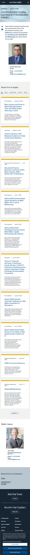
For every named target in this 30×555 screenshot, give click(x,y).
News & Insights (5, 524)
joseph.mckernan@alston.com (18, 74)
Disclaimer (18, 521)
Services (3, 521)
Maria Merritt (23, 35)
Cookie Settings (15, 544)
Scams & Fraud (19, 530)
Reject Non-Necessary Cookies (15, 548)
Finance (3, 478)
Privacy (17, 527)
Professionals (4, 518)
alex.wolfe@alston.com (14, 459)
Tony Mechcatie (13, 35)
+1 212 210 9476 (18, 71)
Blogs (25, 92)
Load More (14, 413)
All (1, 92)
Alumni (17, 518)
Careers (15, 498)
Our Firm (3, 527)
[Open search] (28, 2)
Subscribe (15, 511)
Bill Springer (12, 37)
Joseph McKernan (15, 67)
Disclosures (18, 524)
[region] (15, 543)
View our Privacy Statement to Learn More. (12, 541)
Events (20, 92)
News (6, 92)
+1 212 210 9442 (16, 456)
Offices (3, 530)
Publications (13, 92)
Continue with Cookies (15, 552)
